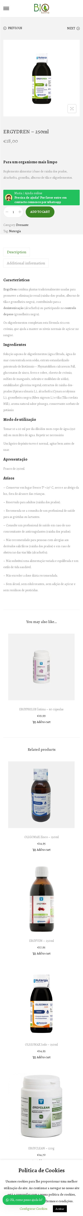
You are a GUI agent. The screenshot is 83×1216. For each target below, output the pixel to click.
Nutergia (15, 231)
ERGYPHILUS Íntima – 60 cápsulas (41, 709)
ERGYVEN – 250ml (41, 941)
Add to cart (40, 212)
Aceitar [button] (60, 1209)
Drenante (22, 225)
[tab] (41, 252)
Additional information (26, 263)
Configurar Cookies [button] (33, 1208)
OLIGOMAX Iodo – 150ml (41, 1044)
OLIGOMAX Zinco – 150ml (41, 837)
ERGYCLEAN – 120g (41, 1148)
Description (16, 252)
